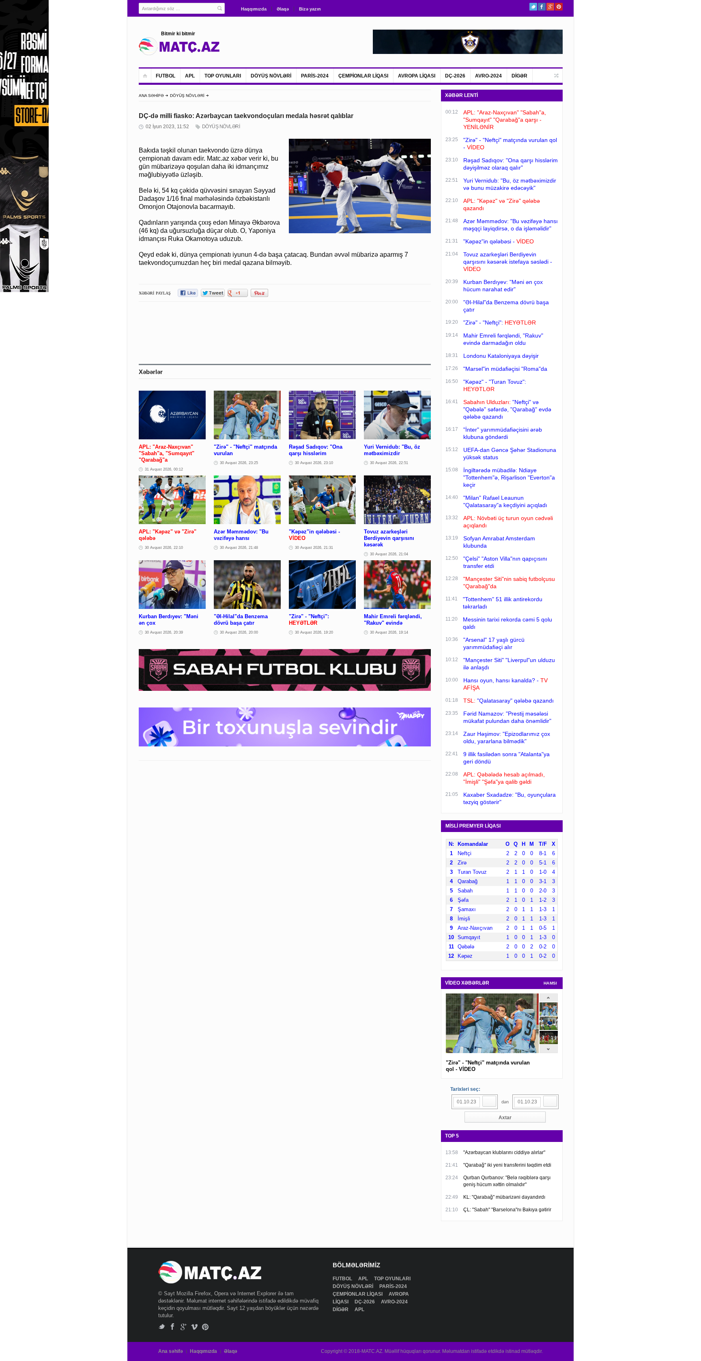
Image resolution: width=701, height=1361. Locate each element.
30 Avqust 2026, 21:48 (239, 548)
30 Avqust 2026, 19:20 (314, 632)
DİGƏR (519, 76)
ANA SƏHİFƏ (151, 95)
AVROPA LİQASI (416, 76)
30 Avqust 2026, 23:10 (314, 463)
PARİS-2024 (315, 76)
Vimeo (194, 1326)
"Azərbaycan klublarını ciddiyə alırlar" (504, 1152)
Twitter (533, 7)
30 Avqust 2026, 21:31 (314, 548)
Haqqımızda (254, 8)
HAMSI (550, 983)
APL (190, 76)
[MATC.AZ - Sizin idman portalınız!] (179, 46)
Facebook (542, 7)
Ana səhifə (170, 1351)
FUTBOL (165, 76)
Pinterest (559, 7)
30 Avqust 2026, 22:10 (164, 548)
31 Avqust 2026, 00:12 (164, 469)
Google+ (550, 7)
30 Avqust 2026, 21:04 (389, 554)
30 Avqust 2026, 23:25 (239, 463)
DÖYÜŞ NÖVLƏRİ (271, 76)
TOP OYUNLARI (222, 76)
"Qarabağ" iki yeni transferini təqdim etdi (507, 1165)
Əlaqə (283, 8)
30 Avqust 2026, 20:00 (239, 632)
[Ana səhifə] (145, 76)
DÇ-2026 (455, 76)
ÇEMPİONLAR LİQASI (363, 76)
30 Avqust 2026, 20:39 (164, 632)
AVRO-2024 (488, 76)
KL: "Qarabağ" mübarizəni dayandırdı (504, 1197)
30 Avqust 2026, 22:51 (389, 463)
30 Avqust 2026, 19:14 (389, 632)
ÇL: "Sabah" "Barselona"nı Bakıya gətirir (507, 1210)
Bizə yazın (310, 8)
